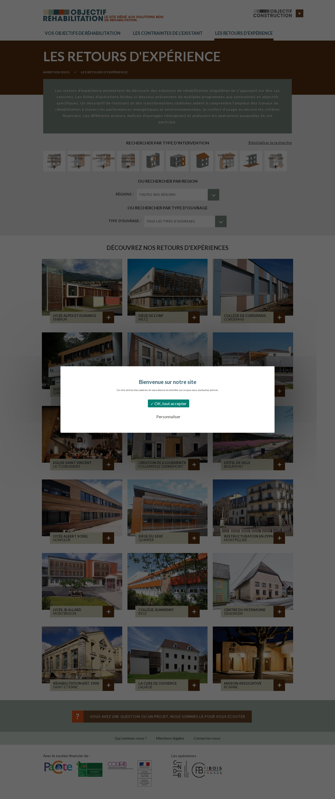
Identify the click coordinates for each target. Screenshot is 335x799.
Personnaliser (168, 416)
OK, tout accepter (170, 403)
